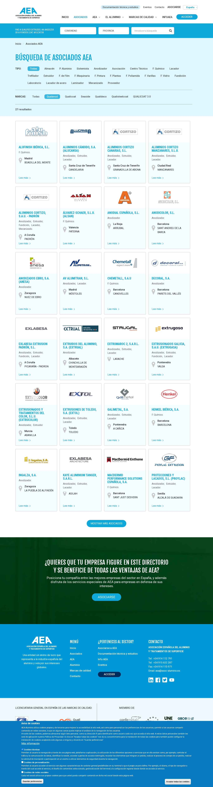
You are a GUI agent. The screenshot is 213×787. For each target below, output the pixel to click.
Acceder (186, 16)
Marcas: (20, 96)
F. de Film (64, 75)
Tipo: (18, 68)
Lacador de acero (56, 83)
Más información (30, 743)
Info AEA (103, 659)
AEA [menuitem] (94, 17)
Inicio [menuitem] (65, 17)
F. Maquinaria (82, 75)
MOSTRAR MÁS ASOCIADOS (106, 523)
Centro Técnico (139, 68)
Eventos (147, 7)
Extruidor (49, 75)
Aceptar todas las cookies (177, 782)
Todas (33, 68)
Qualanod (52, 96)
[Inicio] (29, 13)
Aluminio (75, 664)
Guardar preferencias (32, 781)
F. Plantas (115, 75)
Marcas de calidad (80, 670)
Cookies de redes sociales (36, 772)
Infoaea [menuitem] (167, 17)
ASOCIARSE (174, 7)
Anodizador (100, 68)
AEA (72, 659)
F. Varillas (150, 75)
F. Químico (159, 68)
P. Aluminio (65, 68)
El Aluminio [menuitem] (113, 17)
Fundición (180, 75)
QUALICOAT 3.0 (142, 96)
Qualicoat (70, 96)
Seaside (85, 96)
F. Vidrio (165, 75)
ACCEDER (109, 674)
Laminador (77, 83)
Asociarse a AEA (107, 648)
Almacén (49, 68)
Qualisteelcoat (120, 96)
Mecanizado (96, 83)
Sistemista (83, 68)
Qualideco (101, 96)
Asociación (118, 68)
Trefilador (33, 75)
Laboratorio (34, 83)
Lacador (174, 68)
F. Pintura (100, 75)
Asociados (76, 653)
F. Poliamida (133, 75)
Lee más (24, 177)
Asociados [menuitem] (80, 17)
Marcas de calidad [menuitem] (141, 17)
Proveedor (114, 83)
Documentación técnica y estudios (120, 7)
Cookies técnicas (32, 749)
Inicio (18, 43)
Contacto (159, 7)
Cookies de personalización (36, 762)
